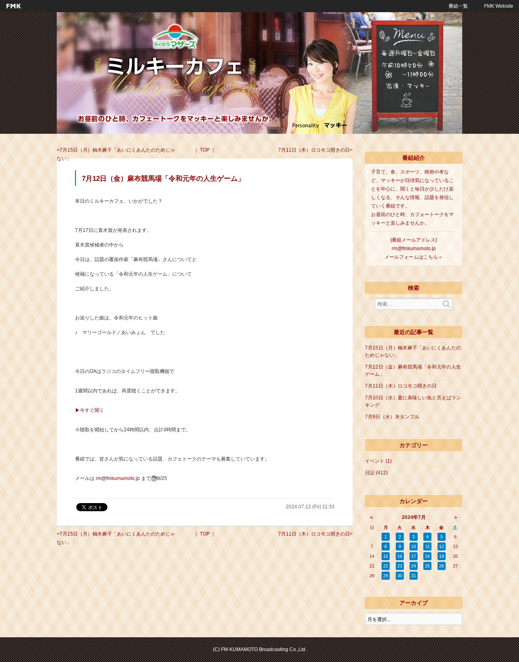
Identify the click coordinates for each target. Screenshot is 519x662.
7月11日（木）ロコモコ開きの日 (314, 150)
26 (441, 565)
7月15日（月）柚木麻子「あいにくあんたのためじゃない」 (116, 154)
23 (399, 565)
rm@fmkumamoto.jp (118, 478)
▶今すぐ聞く (89, 410)
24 (413, 565)
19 (441, 556)
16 (399, 556)
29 (385, 575)
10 (413, 546)
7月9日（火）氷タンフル (392, 417)
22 (385, 565)
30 (399, 575)
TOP (205, 150)
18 (427, 556)
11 (427, 546)
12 (441, 546)
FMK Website (498, 6)
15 (385, 556)
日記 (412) (376, 473)
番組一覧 (458, 6)
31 (413, 575)
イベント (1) (378, 461)
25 (427, 565)
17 (413, 556)
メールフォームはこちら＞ (413, 257)
